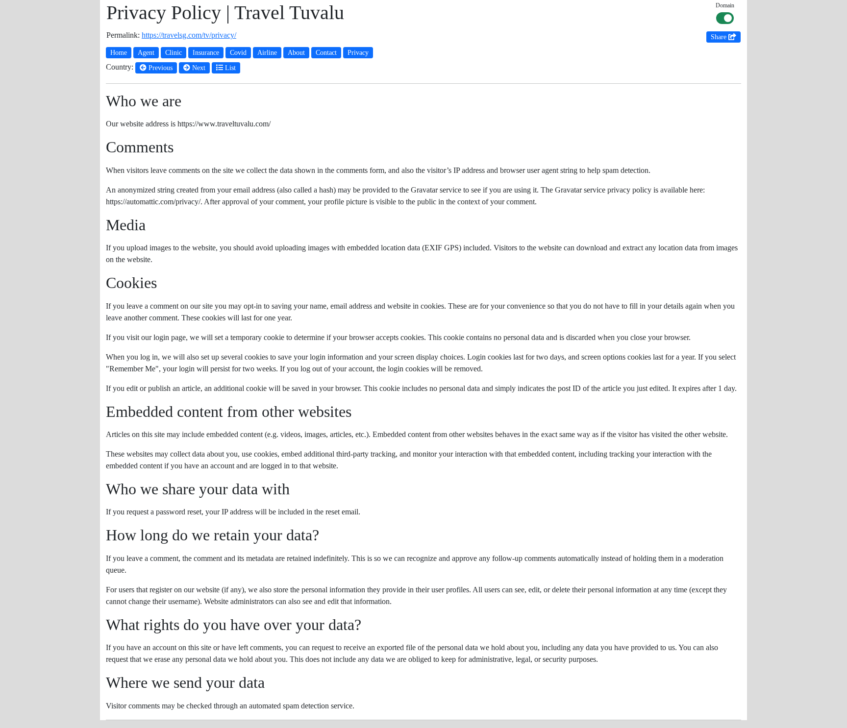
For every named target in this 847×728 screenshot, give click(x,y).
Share (719, 37)
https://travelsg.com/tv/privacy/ (189, 35)
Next (197, 68)
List (229, 68)
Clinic (173, 52)
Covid (238, 52)
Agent (146, 52)
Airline (267, 52)
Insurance (206, 52)
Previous (160, 68)
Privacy (358, 52)
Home (118, 52)
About (296, 52)
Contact (326, 52)
